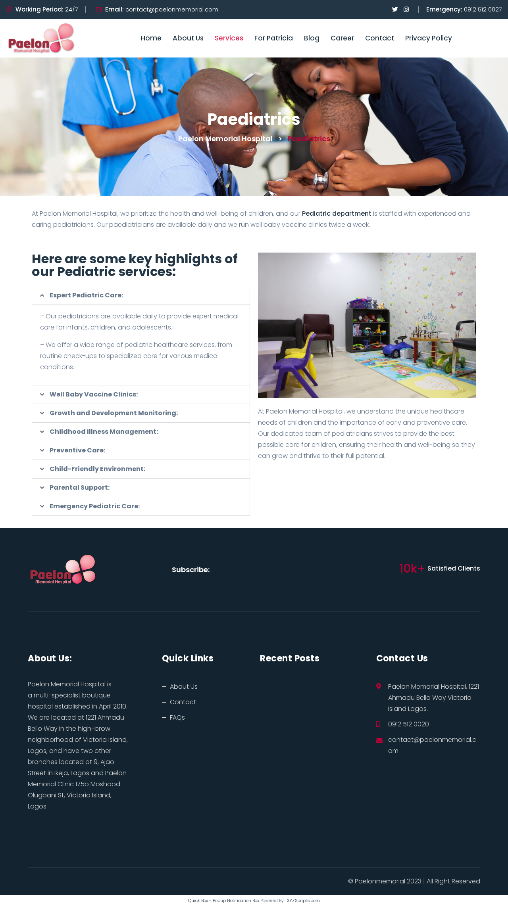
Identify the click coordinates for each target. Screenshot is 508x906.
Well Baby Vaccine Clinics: (94, 394)
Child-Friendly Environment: (97, 469)
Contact (379, 38)
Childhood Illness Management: (104, 432)
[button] (141, 295)
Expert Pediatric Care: (86, 295)
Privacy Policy (428, 38)
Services (229, 38)
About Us (188, 38)
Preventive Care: (77, 450)
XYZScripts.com (303, 900)
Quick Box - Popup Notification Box (223, 900)
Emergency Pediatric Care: (95, 506)
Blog (311, 38)
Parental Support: (80, 488)
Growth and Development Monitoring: (114, 413)
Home (151, 38)
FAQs (177, 717)
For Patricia (273, 38)
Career (342, 38)
